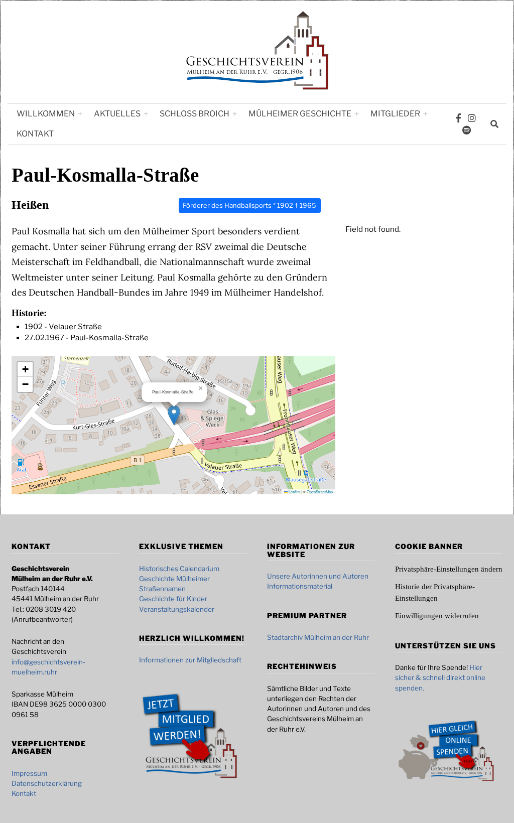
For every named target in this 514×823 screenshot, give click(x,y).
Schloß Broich (194, 113)
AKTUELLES (117, 113)
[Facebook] (458, 118)
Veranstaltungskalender (176, 609)
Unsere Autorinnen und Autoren (317, 576)
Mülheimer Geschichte (299, 113)
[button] (174, 415)
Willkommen (46, 113)
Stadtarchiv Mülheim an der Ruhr (318, 637)
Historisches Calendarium (179, 569)
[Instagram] (471, 118)
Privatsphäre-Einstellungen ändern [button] (448, 569)
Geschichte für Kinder (173, 599)
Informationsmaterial (299, 586)
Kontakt (35, 134)
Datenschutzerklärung (47, 783)
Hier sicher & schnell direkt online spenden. (440, 677)
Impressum (29, 773)
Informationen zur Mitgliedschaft (190, 660)
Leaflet (294, 491)
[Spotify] (466, 130)
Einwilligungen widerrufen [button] (437, 616)
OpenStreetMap (320, 491)
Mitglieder (395, 113)
